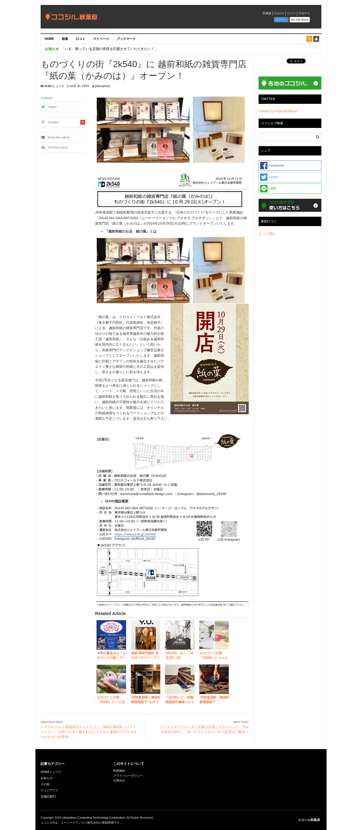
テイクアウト (49, 790)
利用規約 (119, 770)
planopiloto (102, 86)
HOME (49, 39)
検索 (65, 39)
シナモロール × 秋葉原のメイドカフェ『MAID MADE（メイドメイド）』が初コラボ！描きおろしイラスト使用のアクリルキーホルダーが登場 (89, 732)
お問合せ (119, 780)
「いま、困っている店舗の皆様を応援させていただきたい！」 (109, 49)
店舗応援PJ (48, 796)
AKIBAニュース (54, 86)
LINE (271, 188)
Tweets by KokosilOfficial (278, 111)
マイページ (101, 39)
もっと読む (267, 233)
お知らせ (46, 778)
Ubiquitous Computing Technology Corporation (93, 817)
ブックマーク (126, 39)
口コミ (80, 39)
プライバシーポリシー (128, 775)
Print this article (57, 147)
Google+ (54, 122)
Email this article (58, 137)
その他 (45, 784)
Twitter (52, 107)
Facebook (275, 165)
